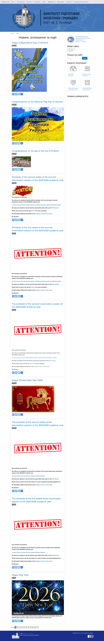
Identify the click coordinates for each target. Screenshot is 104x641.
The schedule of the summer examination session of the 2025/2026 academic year (37, 305)
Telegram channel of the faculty (43, 213)
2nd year (18, 205)
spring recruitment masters (53, 205)
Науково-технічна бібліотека (87, 74)
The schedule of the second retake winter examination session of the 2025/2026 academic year (38, 423)
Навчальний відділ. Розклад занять (87, 88)
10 (35, 627)
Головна (12, 33)
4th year (28, 476)
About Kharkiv (60, 2)
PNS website (55, 208)
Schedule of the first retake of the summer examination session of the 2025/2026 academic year (38, 229)
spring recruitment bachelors (38, 205)
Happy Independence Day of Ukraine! (30, 42)
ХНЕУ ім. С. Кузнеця (28, 633)
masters (28, 205)
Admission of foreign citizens (81, 2)
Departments (51, 2)
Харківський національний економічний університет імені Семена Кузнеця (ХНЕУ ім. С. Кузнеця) (82, 39)
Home (13, 2)
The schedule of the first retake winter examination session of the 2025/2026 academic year (36, 500)
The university (20, 2)
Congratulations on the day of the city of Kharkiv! (35, 150)
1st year (14, 205)
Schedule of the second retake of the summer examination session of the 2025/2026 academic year (38, 178)
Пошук (84, 58)
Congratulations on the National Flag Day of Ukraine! (37, 101)
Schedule (68, 2)
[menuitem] (5, 2)
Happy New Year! (20, 574)
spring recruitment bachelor (36, 357)
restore (33, 211)
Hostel (44, 2)
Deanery (29, 2)
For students (37, 2)
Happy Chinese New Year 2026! (27, 380)
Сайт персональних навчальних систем (73, 88)
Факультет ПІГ (5, 2)
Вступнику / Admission (71, 74)
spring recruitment (40, 476)
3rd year (23, 205)
